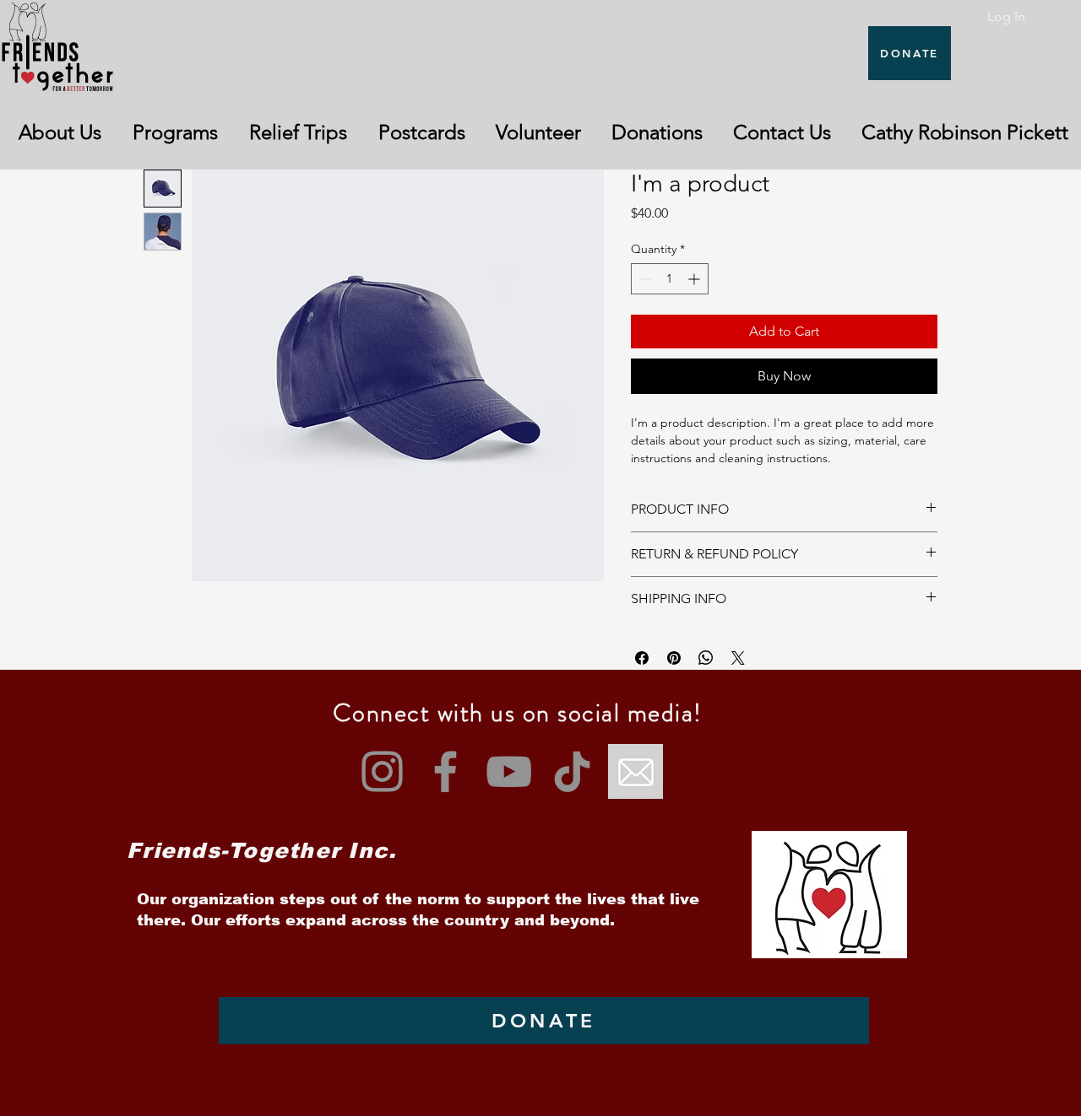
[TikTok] (572, 771)
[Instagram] (382, 771)
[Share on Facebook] (642, 658)
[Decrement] (644, 279)
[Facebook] (445, 771)
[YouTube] (508, 771)
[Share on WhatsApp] (706, 658)
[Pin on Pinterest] (674, 658)
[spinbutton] (670, 279)
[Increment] (695, 279)
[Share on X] (738, 658)
